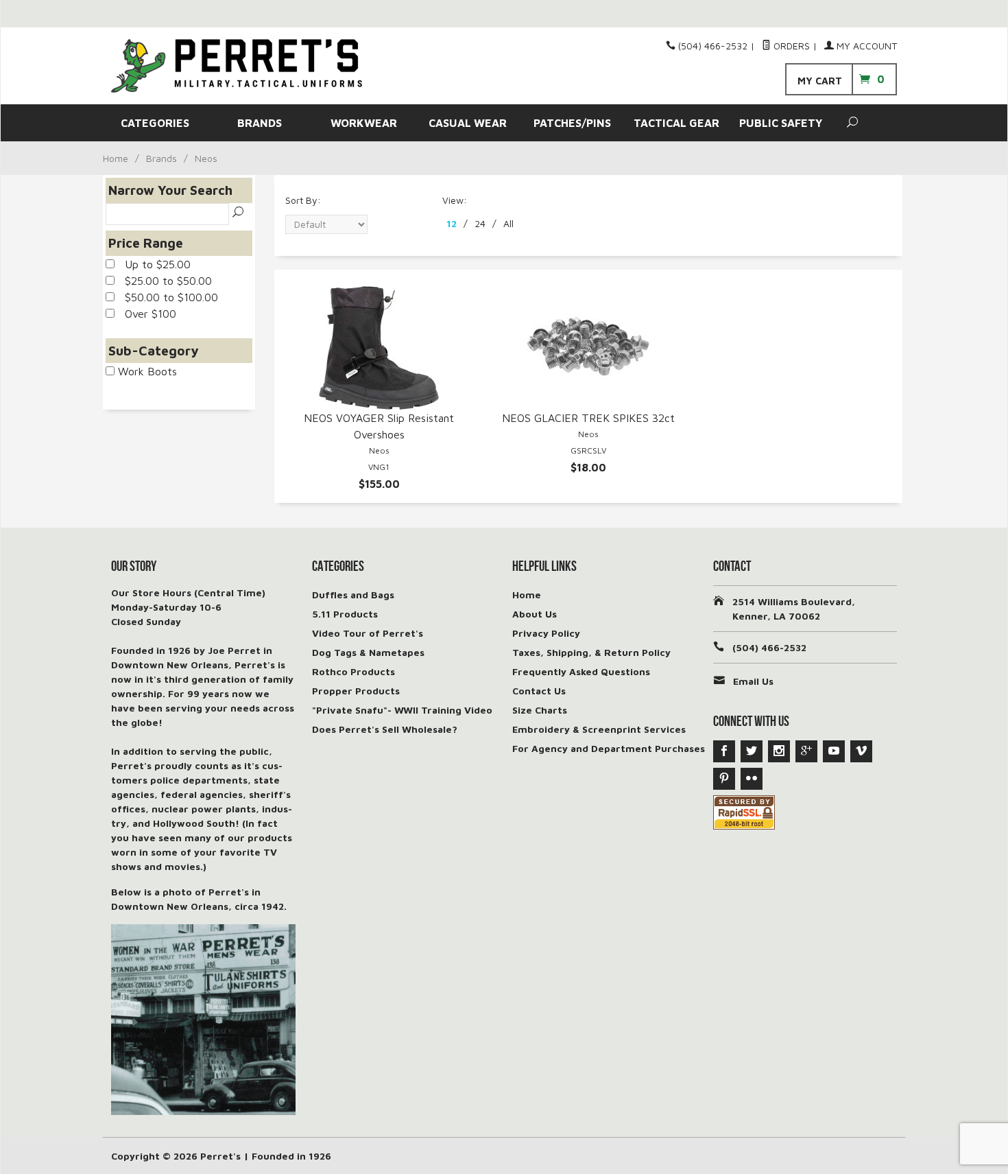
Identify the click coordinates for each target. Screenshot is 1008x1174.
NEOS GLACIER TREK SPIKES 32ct (588, 418)
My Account (865, 45)
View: (454, 200)
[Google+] (806, 751)
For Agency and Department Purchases (608, 748)
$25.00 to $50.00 (163, 280)
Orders (790, 45)
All (508, 223)
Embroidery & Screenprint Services (599, 729)
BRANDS (259, 123)
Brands (161, 158)
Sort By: (303, 200)
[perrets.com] (236, 66)
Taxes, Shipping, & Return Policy (591, 652)
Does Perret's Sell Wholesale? (384, 729)
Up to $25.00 (153, 264)
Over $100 (145, 313)
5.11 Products (345, 614)
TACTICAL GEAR (676, 123)
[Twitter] (752, 751)
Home (115, 158)
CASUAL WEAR (468, 123)
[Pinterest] (724, 779)
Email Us (753, 681)
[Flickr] (752, 779)
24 (480, 223)
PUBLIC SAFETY (780, 123)
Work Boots (146, 371)
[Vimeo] (861, 751)
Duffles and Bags (353, 594)
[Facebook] (724, 751)
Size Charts (539, 710)
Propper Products (356, 690)
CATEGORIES (155, 123)
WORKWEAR (364, 123)
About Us (534, 614)
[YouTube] (834, 751)
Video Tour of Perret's (367, 633)
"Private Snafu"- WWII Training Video (402, 710)
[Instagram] (779, 751)
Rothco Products (353, 671)
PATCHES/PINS (572, 123)
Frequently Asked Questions (581, 671)
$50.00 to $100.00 (166, 297)
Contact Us (539, 690)
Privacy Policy (546, 633)
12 (451, 223)
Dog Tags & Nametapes (368, 652)
